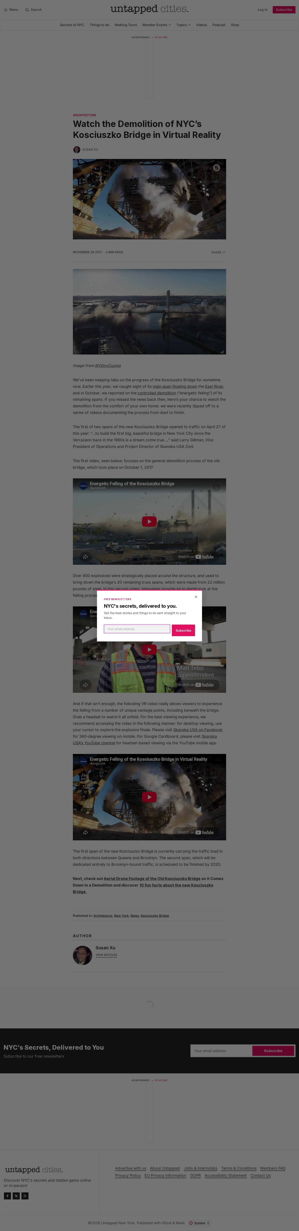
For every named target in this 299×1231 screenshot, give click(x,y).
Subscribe (183, 630)
